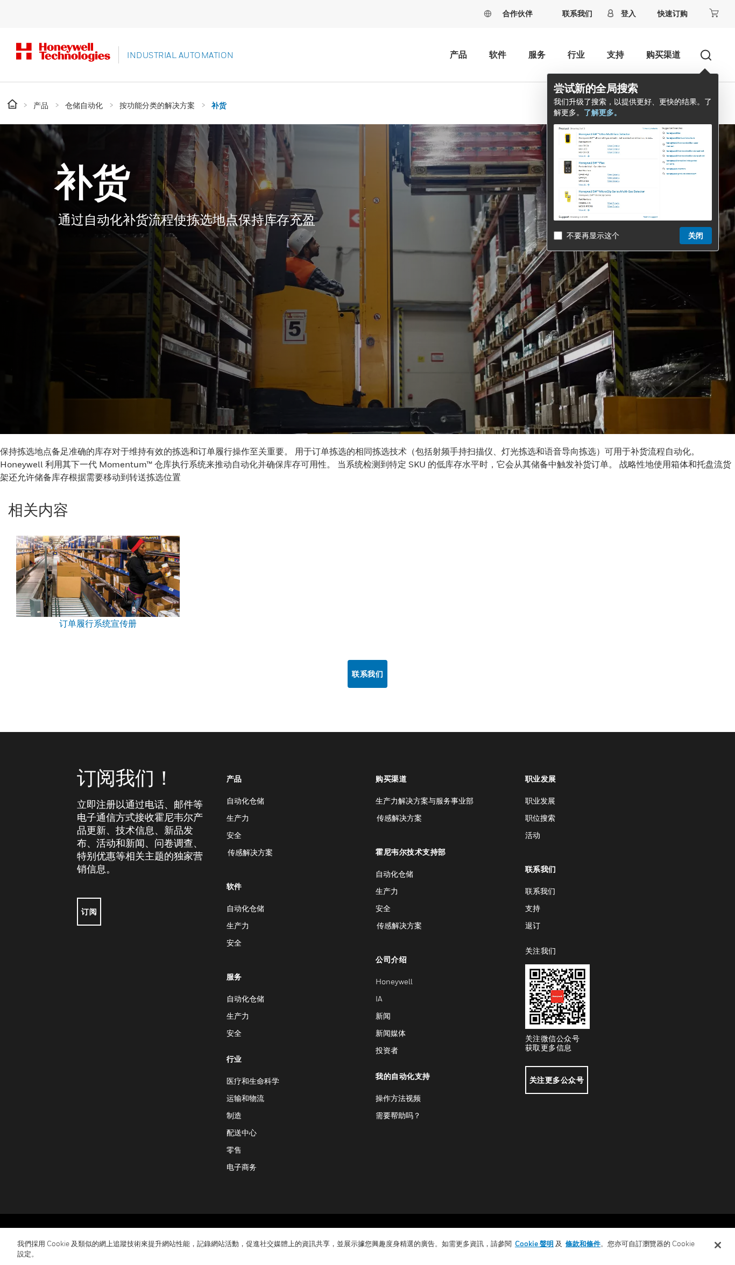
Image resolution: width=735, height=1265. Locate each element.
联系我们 (367, 673)
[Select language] (487, 13)
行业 (576, 54)
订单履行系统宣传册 (98, 623)
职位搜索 (540, 817)
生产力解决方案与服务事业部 (424, 800)
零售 (234, 1149)
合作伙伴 (518, 13)
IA (379, 998)
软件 (497, 54)
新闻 (383, 1015)
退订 (532, 925)
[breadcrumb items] (13, 104)
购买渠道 (663, 54)
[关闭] (718, 1245)
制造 (234, 1115)
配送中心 (242, 1132)
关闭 (695, 235)
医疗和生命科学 (253, 1080)
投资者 (387, 1050)
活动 (532, 835)
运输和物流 (245, 1098)
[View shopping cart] (714, 13)
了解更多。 (602, 112)
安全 (234, 835)
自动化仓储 (245, 800)
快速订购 (673, 13)
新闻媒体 (391, 1032)
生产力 (238, 817)
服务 (537, 54)
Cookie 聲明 (534, 1243)
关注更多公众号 (556, 1079)
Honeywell (394, 981)
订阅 (89, 911)
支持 (615, 54)
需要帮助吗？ (398, 1115)
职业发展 (540, 800)
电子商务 (242, 1166)
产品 (458, 54)
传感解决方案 (250, 852)
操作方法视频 (398, 1098)
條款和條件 (583, 1243)
